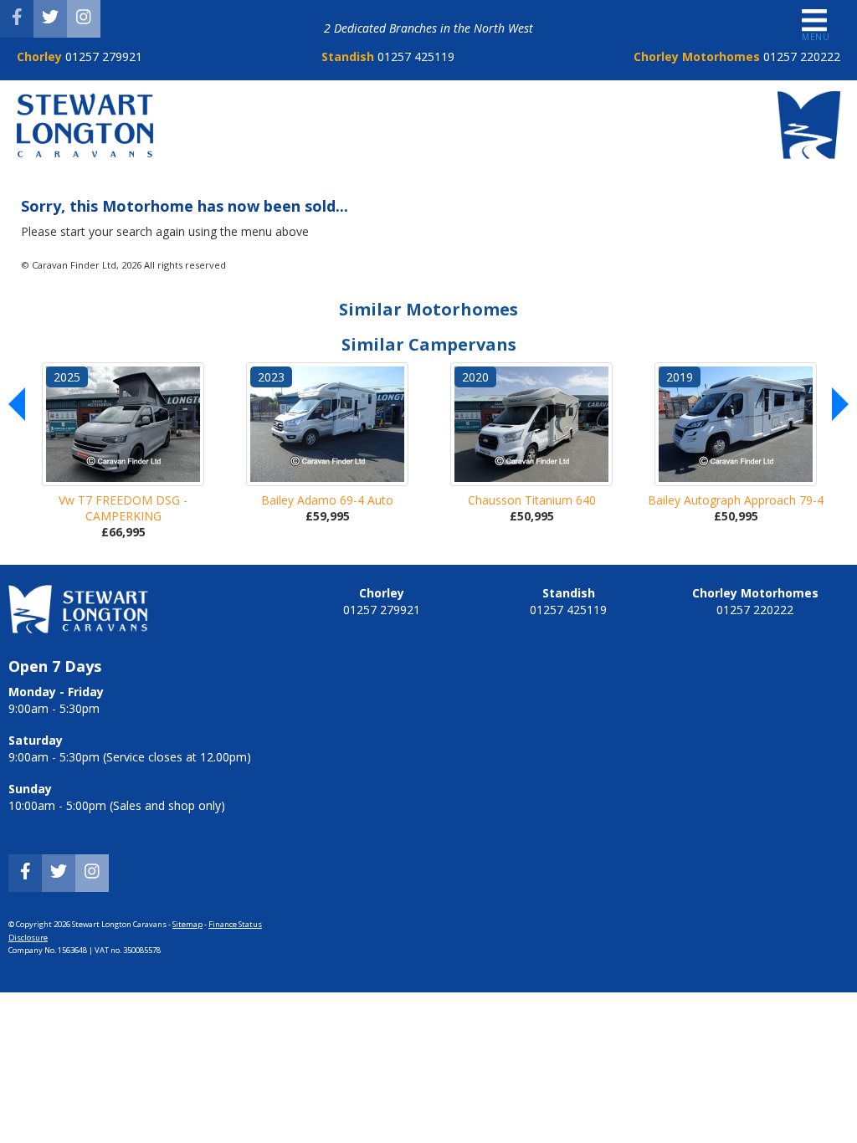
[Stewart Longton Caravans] (85, 153)
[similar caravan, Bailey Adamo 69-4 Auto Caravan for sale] (327, 424)
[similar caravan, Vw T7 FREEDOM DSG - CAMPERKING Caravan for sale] (123, 424)
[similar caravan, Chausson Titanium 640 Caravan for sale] (531, 424)
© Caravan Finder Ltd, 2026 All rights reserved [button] (123, 265)
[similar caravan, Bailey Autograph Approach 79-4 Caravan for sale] (736, 424)
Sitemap (187, 924)
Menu (815, 37)
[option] (123, 451)
